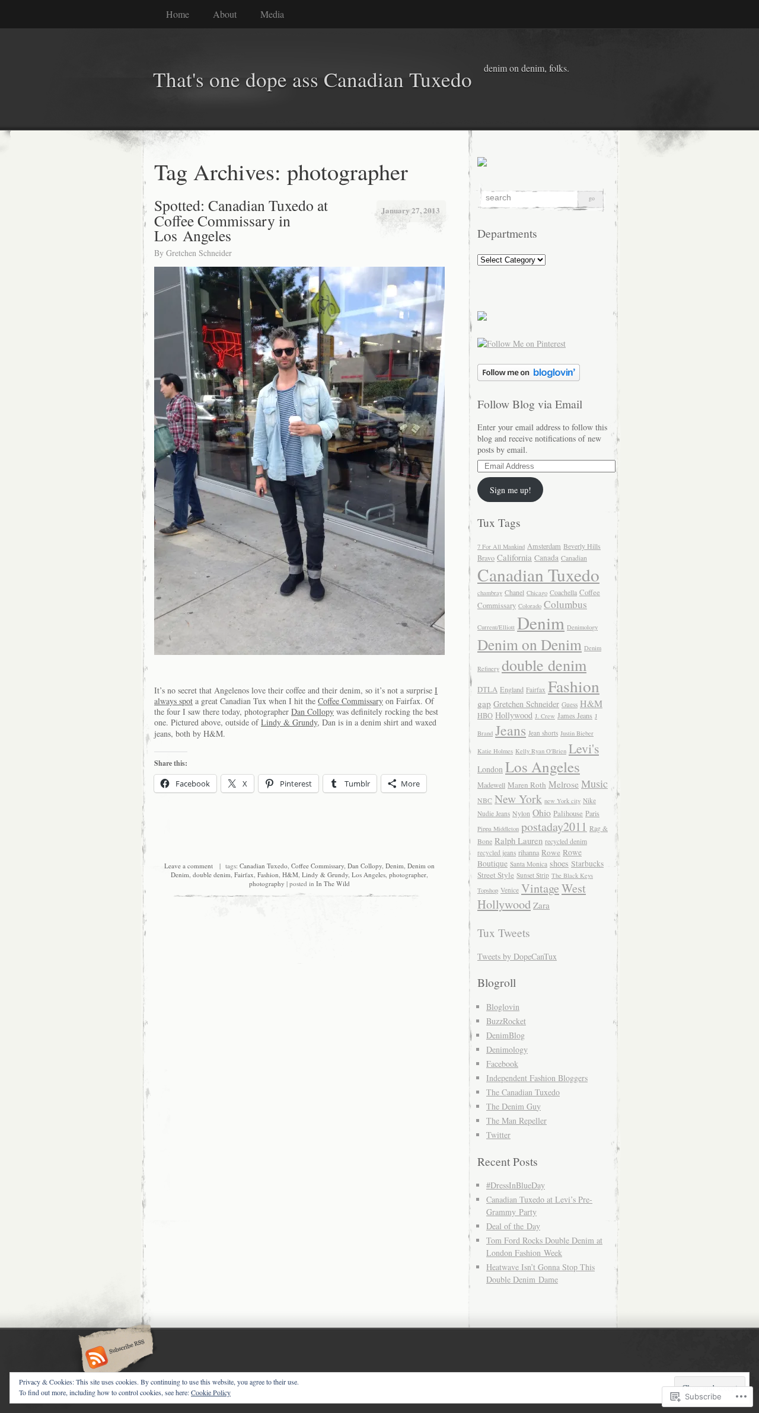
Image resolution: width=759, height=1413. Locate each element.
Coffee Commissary (350, 700)
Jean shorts (543, 732)
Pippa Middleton (498, 828)
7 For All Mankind (501, 546)
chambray (489, 593)
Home (177, 14)
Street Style (495, 874)
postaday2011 (554, 827)
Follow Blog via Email (529, 404)
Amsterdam (544, 546)
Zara (541, 905)
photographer (407, 874)
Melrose (563, 784)
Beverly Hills (582, 546)
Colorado (529, 606)
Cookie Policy (211, 1392)
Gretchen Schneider (199, 252)
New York (518, 798)
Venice (509, 889)
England (512, 689)
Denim (394, 865)
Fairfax (244, 874)
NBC (484, 800)
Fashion (268, 874)
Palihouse (568, 813)
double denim (212, 874)
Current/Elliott (496, 627)
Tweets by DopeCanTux (517, 956)
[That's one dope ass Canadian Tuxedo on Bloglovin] (528, 377)
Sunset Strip (532, 875)
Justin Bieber (577, 733)
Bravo (486, 557)
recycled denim (566, 841)
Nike (589, 800)
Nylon (521, 813)
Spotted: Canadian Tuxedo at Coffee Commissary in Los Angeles (241, 220)
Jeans (510, 730)
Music (594, 783)
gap (484, 703)
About (225, 14)
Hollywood (513, 715)
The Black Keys (572, 875)
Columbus (565, 604)
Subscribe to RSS (114, 1358)
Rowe (550, 852)
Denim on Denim (529, 644)
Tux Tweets (503, 933)
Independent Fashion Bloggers (537, 1077)
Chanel (514, 592)
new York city (562, 801)
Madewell (491, 784)
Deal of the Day (513, 1226)
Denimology (582, 627)
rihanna (528, 852)
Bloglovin (502, 1006)
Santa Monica (528, 863)
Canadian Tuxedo (264, 865)
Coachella (563, 592)
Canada (546, 557)
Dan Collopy (312, 711)
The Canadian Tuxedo (523, 1092)
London (490, 769)
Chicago (537, 593)
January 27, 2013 (410, 210)
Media (272, 14)
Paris (592, 813)
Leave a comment (188, 865)
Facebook (502, 1063)
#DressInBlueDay (515, 1185)
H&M (290, 874)
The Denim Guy (513, 1106)
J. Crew (545, 716)
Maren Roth (527, 784)
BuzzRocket (506, 1021)
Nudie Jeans (493, 813)
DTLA (487, 689)
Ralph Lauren (519, 840)
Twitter (498, 1134)
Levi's (584, 748)
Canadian (574, 558)
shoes (559, 863)
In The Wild (333, 883)
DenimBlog (505, 1035)
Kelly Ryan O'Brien (540, 751)
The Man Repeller (516, 1120)
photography (267, 883)
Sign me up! (510, 489)
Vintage (540, 888)
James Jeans (574, 715)
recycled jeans (496, 852)
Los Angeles (368, 874)
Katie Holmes (495, 751)
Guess (570, 704)
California (514, 557)
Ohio (541, 812)
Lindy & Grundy (289, 722)
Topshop (487, 890)
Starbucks (587, 863)
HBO (485, 715)
